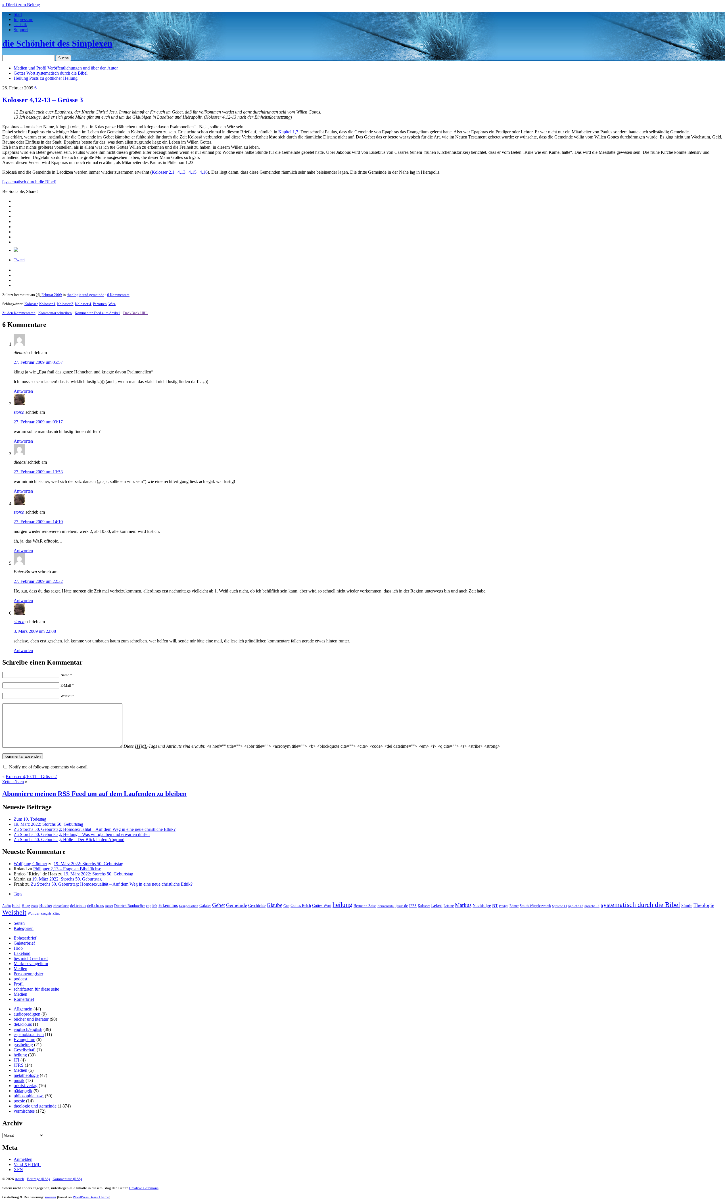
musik (19, 1080)
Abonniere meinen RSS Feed (94, 793)
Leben (436, 905)
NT (495, 905)
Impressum (23, 19)
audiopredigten (27, 1014)
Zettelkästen (13, 781)
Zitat (56, 913)
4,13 (181, 172)
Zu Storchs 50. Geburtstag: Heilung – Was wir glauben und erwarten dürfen (82, 834)
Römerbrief (24, 999)
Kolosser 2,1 (163, 172)
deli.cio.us (95, 905)
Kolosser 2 (65, 304)
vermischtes (24, 1111)
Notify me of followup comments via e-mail (48, 766)
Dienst (109, 905)
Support (21, 29)
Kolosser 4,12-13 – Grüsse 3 (42, 100)
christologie (61, 906)
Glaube (274, 905)
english (151, 906)
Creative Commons (143, 1188)
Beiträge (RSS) (38, 1179)
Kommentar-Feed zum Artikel (97, 313)
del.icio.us (78, 905)
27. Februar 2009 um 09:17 (38, 421)
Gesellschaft (24, 1049)
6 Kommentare (118, 295)
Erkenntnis (168, 905)
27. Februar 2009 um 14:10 (38, 521)
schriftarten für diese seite (36, 989)
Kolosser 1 (47, 304)
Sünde (686, 905)
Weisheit (14, 912)
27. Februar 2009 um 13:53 (38, 471)
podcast (20, 978)
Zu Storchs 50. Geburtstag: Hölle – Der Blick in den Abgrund (69, 839)
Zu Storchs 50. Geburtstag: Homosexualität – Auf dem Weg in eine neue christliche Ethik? (95, 829)
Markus (463, 905)
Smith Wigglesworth (535, 905)
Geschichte (257, 905)
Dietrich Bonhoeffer (129, 905)
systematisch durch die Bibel (640, 904)
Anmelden (23, 1159)
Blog (26, 905)
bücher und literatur (31, 1019)
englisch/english (28, 1029)
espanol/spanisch (29, 1034)
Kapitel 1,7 (288, 131)
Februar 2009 (51, 295)
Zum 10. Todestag (30, 819)
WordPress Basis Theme (91, 1197)
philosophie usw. (29, 1095)
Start (18, 14)
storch (19, 412)
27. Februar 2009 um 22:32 (38, 581)
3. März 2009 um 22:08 (35, 631)
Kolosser (30, 304)
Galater (205, 905)
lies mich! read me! (31, 958)
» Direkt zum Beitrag (21, 4)
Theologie (703, 905)
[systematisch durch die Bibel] (29, 181)
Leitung (449, 905)
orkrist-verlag (25, 1085)
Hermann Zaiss (365, 906)
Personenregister (28, 973)
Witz (112, 304)
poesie (19, 1100)
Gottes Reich (301, 905)
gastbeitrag (23, 1044)
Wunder (33, 913)
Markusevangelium (31, 963)
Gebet (218, 905)
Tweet (19, 259)
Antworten (23, 391)
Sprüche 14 (559, 905)
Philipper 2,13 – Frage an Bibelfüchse (67, 868)
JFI (16, 1060)
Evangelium (24, 1039)
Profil (19, 984)
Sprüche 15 (575, 905)
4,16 (204, 172)
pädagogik (23, 1090)
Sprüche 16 (591, 905)
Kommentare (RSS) (67, 1179)
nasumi (50, 1197)
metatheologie (26, 1075)
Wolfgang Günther (30, 863)
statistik (20, 24)
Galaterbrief (24, 943)
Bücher (45, 905)
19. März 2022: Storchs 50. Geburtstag (48, 824)
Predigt (503, 905)
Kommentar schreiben (55, 313)
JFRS (413, 906)
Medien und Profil (66, 68)
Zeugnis (46, 913)
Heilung (46, 78)
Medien (20, 968)
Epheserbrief (25, 938)
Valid (27, 1164)
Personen (100, 304)
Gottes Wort (50, 73)
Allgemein (23, 1009)
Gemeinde (236, 905)
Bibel (16, 905)
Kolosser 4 (83, 304)
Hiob (18, 948)
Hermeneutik (385, 905)
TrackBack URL (135, 313)
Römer (514, 906)
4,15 (193, 172)
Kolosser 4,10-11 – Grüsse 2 (31, 776)
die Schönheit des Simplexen (57, 43)
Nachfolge (482, 905)
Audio (6, 905)
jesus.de (402, 906)
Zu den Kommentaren (18, 313)
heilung (342, 904)
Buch (34, 905)
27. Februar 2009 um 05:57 (38, 362)
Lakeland (22, 953)
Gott (286, 905)
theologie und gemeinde (85, 295)
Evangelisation (188, 905)
